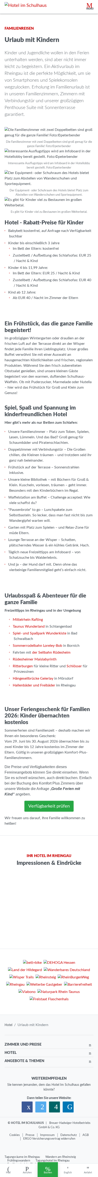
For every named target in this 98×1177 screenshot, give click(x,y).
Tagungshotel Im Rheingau (53, 1160)
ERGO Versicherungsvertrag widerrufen (49, 1138)
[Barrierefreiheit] (78, 985)
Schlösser (74, 666)
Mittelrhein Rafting (28, 619)
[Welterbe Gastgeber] (44, 985)
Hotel (8, 1025)
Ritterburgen (23, 666)
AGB (86, 1135)
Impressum (47, 1135)
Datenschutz (68, 1135)
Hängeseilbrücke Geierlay (33, 678)
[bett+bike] (32, 963)
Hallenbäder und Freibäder (34, 685)
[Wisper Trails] (21, 978)
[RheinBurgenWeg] (73, 978)
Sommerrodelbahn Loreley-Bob (37, 645)
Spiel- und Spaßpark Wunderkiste (39, 633)
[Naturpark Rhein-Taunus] (58, 992)
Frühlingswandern (18, 1160)
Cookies (14, 1135)
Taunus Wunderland (29, 626)
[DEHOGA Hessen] (59, 963)
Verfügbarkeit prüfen (49, 806)
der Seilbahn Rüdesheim (51, 652)
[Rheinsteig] (46, 978)
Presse (30, 1135)
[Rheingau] (15, 985)
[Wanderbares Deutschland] (67, 970)
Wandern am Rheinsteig (60, 1157)
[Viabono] (27, 992)
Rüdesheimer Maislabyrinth (35, 659)
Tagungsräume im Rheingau (22, 1157)
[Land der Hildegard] (25, 970)
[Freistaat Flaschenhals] (49, 1000)
